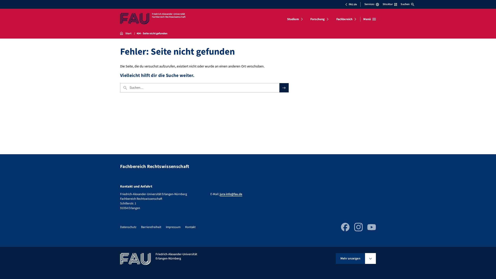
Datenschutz (128, 227)
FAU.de (353, 4)
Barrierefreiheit (151, 227)
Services (369, 4)
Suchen (405, 4)
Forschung (317, 19)
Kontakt (190, 227)
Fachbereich (344, 19)
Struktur (388, 4)
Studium (293, 19)
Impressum (173, 227)
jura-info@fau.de (231, 194)
